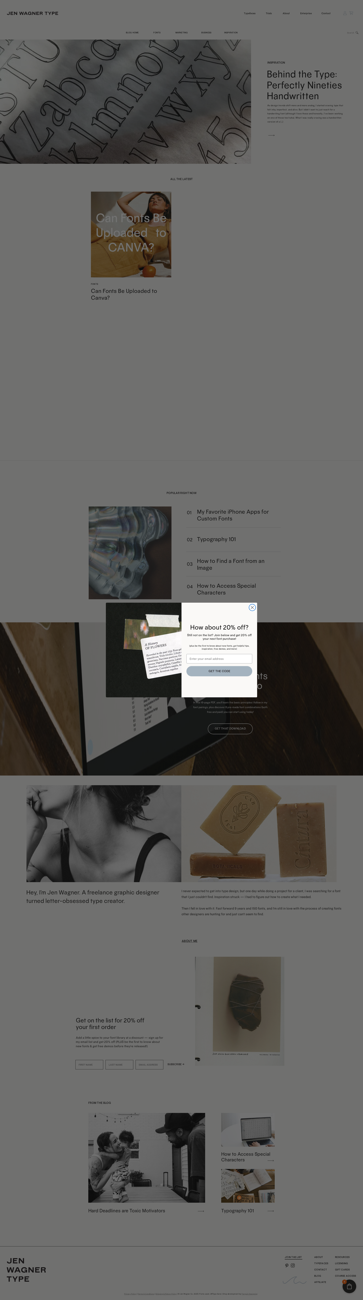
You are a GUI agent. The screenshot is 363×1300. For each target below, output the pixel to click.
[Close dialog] (252, 607)
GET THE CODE (219, 671)
